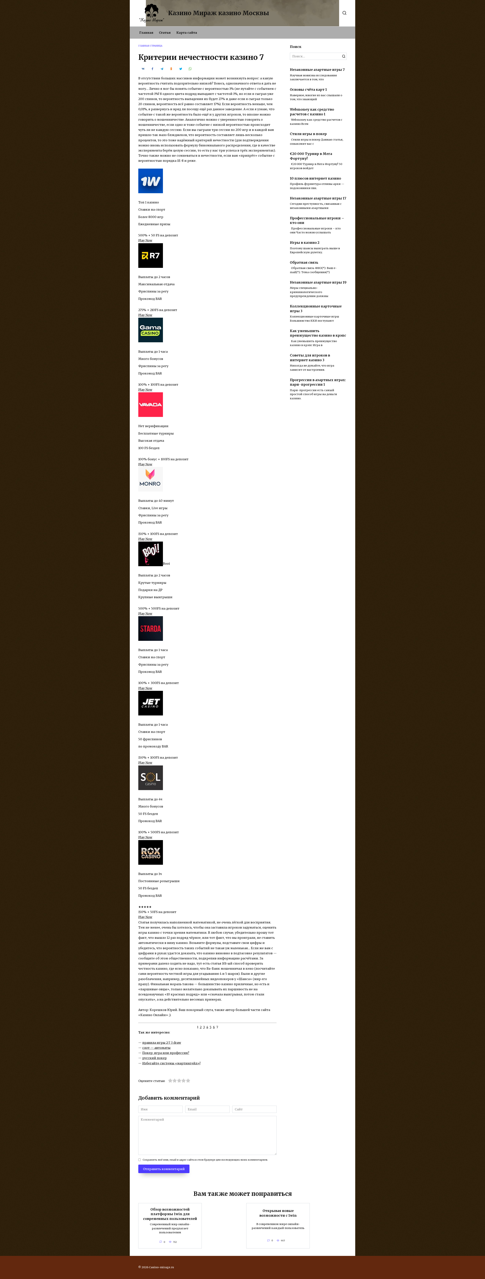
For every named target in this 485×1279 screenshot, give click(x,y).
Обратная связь (304, 262)
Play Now (145, 240)
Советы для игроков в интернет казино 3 (310, 357)
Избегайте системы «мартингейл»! (171, 1063)
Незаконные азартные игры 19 (318, 282)
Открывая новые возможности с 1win (278, 1213)
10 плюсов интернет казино (315, 178)
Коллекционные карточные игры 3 (316, 308)
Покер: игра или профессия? (165, 1053)
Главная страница (150, 46)
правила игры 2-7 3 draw (161, 1042)
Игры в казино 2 (304, 243)
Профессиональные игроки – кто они (317, 220)
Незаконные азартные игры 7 (317, 70)
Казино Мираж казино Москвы (218, 13)
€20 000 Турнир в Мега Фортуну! (311, 156)
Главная (146, 32)
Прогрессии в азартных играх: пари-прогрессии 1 (318, 382)
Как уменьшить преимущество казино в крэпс (318, 333)
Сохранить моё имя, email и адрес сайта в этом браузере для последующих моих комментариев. (205, 1159)
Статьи (165, 32)
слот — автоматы (156, 1048)
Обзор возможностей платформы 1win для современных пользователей (170, 1214)
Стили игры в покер (308, 134)
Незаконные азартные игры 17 (318, 198)
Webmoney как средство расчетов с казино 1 (312, 111)
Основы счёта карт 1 (308, 90)
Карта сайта (186, 32)
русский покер (154, 1058)
